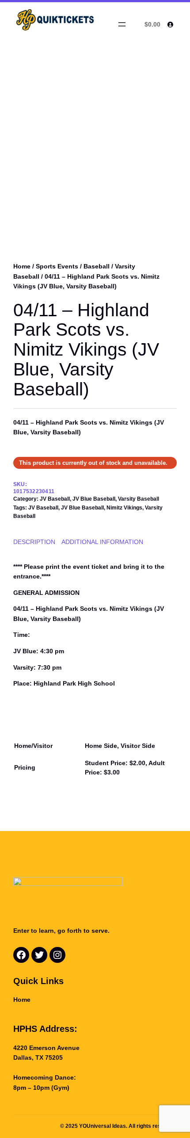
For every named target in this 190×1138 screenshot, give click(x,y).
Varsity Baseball (138, 499)
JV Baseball (55, 499)
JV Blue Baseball (93, 499)
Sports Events (57, 266)
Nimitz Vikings (124, 508)
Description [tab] (34, 541)
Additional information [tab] (102, 541)
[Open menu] (122, 24)
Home (21, 266)
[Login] (170, 24)
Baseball (97, 266)
